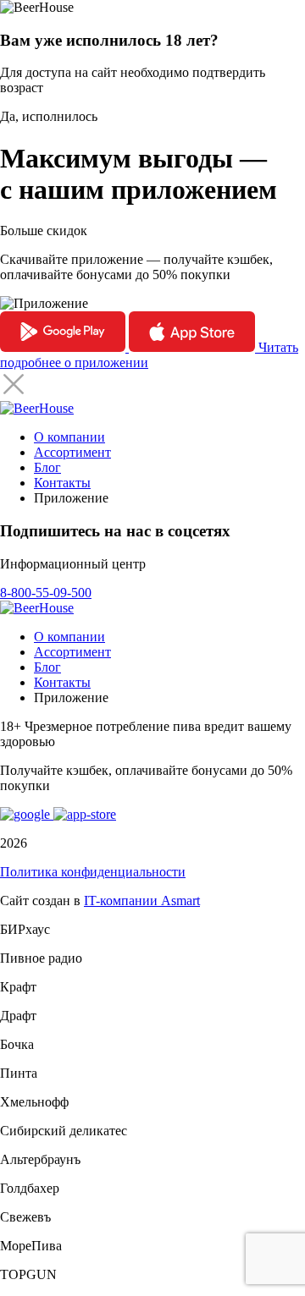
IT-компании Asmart (142, 900)
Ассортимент (72, 452)
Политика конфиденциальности (93, 872)
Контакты (62, 482)
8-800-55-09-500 (46, 592)
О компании (69, 437)
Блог (47, 467)
